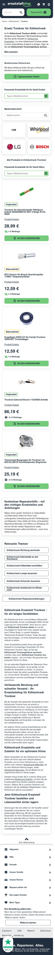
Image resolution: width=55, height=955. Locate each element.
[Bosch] (39, 146)
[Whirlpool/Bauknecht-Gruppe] (39, 129)
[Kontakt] (50, 865)
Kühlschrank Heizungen (14, 770)
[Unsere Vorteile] (50, 872)
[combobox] (10, 12)
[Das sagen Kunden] (50, 895)
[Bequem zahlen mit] (50, 887)
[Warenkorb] (44, 4)
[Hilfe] (50, 857)
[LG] (13, 146)
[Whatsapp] (39, 4)
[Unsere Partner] (50, 880)
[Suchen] (21, 12)
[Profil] (49, 4)
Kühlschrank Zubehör (24, 779)
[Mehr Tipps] (50, 903)
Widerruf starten (28, 922)
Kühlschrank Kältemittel (33, 764)
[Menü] (3, 4)
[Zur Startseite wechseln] (19, 4)
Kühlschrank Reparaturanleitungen (26, 598)
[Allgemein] (50, 849)
